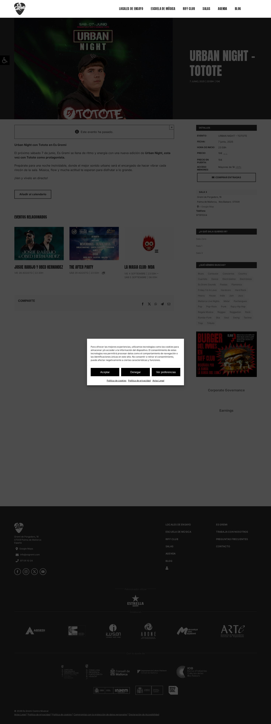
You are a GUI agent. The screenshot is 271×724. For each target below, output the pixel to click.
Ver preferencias (166, 372)
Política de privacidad (139, 380)
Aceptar (105, 372)
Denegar (135, 372)
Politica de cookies (116, 380)
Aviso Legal (158, 380)
